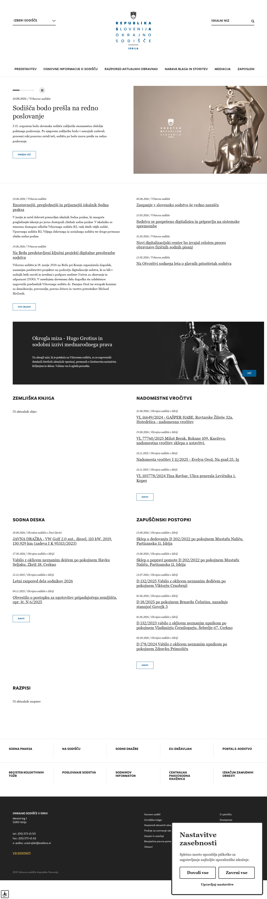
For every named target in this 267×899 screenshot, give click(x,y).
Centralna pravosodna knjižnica (179, 776)
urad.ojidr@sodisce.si (37, 843)
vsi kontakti (22, 853)
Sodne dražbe (127, 749)
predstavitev (25, 69)
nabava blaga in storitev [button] (186, 69)
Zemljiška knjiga (153, 820)
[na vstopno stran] (133, 30)
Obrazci (148, 847)
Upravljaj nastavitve (217, 884)
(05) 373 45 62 (27, 839)
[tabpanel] (133, 130)
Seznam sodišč (152, 814)
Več (249, 373)
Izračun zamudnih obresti (237, 774)
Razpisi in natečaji (154, 836)
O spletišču (226, 814)
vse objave (24, 307)
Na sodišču (71, 749)
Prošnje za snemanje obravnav (161, 831)
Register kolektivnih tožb (26, 774)
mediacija (223, 69)
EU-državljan (180, 749)
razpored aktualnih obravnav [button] (131, 69)
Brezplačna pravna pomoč (158, 841)
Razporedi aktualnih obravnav (160, 825)
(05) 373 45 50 (27, 834)
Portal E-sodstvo (237, 749)
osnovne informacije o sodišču (70, 69)
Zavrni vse (236, 872)
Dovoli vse (198, 872)
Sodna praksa (20, 749)
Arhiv (145, 497)
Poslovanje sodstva (79, 772)
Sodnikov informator (126, 774)
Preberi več (24, 155)
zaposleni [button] (245, 69)
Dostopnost (226, 820)
